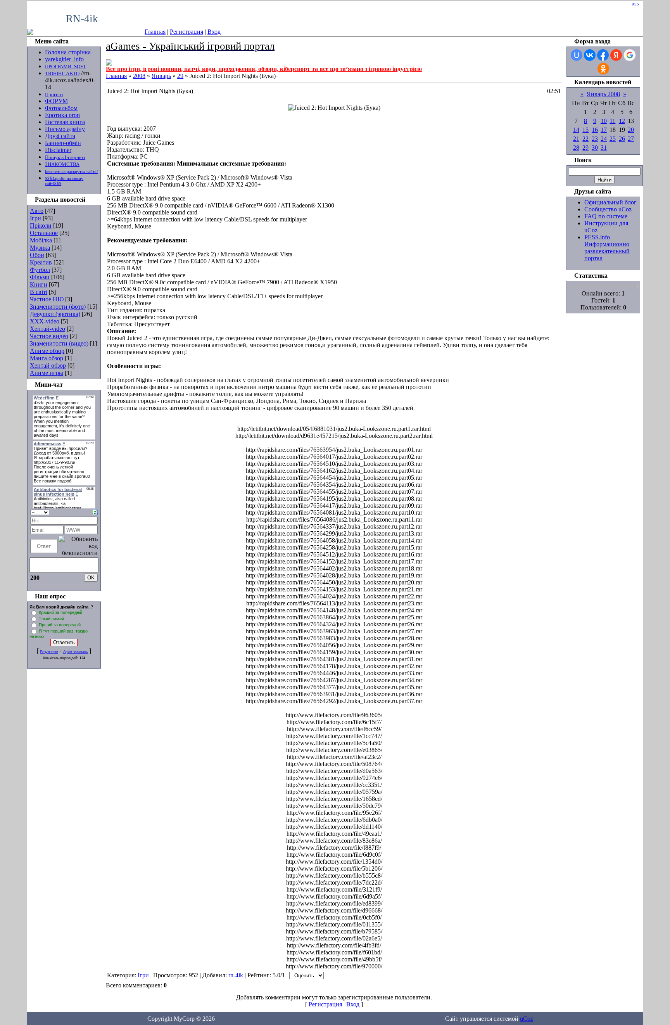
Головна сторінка (68, 52)
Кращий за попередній (60, 612)
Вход (214, 31)
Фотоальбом (61, 108)
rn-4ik (235, 975)
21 (576, 138)
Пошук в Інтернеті (65, 157)
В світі (38, 292)
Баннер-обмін (63, 143)
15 (585, 129)
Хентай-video (47, 328)
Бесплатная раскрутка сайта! (71, 171)
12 (622, 121)
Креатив (41, 262)
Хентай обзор (48, 365)
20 (631, 129)
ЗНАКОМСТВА (62, 164)
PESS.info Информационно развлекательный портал (607, 247)
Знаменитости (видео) (59, 343)
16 (595, 129)
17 (604, 129)
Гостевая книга (65, 122)
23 (595, 138)
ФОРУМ (56, 101)
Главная (155, 31)
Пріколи (41, 225)
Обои (37, 255)
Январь (161, 76)
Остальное (44, 233)
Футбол (40, 269)
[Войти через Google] (629, 55)
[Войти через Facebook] (603, 55)
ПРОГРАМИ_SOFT (65, 66)
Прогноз (54, 94)
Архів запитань (75, 652)
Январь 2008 (603, 94)
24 (604, 138)
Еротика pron (62, 115)
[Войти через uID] (576, 55)
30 (595, 147)
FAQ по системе (605, 216)
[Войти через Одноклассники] (603, 68)
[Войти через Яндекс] (616, 55)
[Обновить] (95, 511)
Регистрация (186, 31)
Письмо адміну (65, 129)
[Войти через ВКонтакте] (590, 55)
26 (622, 138)
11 (612, 121)
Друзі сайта (60, 136)
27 (631, 138)
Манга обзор (46, 358)
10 (604, 121)
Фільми (40, 277)
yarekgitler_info (64, 59)
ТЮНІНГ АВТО (62, 73)
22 (585, 138)
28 (576, 147)
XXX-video (44, 321)
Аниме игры (46, 373)
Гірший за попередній (60, 624)
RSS (635, 4)
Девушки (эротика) (55, 314)
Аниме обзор (47, 350)
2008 (139, 76)
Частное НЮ (47, 299)
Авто (36, 210)
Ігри (35, 218)
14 (576, 129)
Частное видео (49, 336)
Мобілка (41, 240)
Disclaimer (58, 150)
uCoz (526, 1018)
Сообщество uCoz (608, 209)
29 (180, 76)
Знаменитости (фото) (58, 306)
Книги (38, 284)
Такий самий (51, 618)
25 (613, 138)
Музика (40, 247)
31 (604, 147)
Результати (49, 652)
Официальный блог (610, 202)
